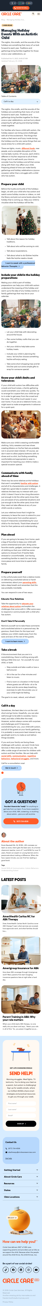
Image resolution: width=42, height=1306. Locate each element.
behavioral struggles (20, 759)
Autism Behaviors (32, 868)
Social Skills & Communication (13, 868)
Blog (3, 20)
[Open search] (33, 14)
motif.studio (13, 1298)
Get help (8, 1158)
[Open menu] (39, 14)
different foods (28, 148)
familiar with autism (29, 483)
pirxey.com (24, 1298)
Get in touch (10, 768)
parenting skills (29, 582)
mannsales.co (27, 1295)
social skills (6, 756)
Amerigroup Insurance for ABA (21, 968)
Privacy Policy (8, 1302)
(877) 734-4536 (22, 821)
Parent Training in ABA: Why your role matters (19, 1018)
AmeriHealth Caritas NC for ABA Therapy (19, 918)
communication (19, 756)
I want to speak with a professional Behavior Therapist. (18, 264)
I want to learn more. (14, 641)
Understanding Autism (9, 870)
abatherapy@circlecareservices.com (22, 1152)
